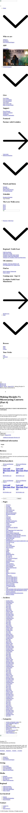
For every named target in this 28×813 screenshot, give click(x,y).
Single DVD (11, 386)
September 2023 (10, 618)
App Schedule (9, 511)
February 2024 (9, 611)
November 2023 (10, 615)
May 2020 (8, 655)
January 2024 (9, 612)
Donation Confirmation (11, 521)
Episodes (8, 526)
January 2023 (9, 628)
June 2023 (8, 622)
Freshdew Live (9, 539)
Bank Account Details (11, 512)
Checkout (8, 518)
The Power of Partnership (12, 582)
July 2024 (8, 604)
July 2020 (8, 653)
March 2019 (9, 674)
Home (1, 386)
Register (8, 569)
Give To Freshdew (10, 546)
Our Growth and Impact (11, 558)
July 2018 (8, 685)
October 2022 (9, 630)
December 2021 (10, 635)
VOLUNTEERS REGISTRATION (14, 593)
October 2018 (9, 681)
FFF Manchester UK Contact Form (14, 530)
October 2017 (9, 697)
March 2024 (9, 610)
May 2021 (8, 639)
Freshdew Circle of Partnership (13, 534)
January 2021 (9, 645)
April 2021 (8, 641)
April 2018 (8, 689)
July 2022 (8, 631)
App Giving (9, 508)
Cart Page (8, 517)
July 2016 (8, 715)
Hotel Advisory (9, 547)
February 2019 (9, 675)
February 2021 (9, 643)
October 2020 (9, 649)
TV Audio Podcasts (10, 586)
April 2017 (8, 705)
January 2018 (9, 693)
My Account (9, 555)
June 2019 (8, 670)
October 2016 (9, 713)
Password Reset (9, 563)
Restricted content (10, 561)
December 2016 (10, 710)
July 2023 (8, 620)
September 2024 (10, 602)
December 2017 (10, 694)
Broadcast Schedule (10, 514)
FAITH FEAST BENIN (12, 527)
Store (7, 571)
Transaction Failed (10, 585)
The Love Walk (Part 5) (11, 579)
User (7, 587)
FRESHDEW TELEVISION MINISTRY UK (17, 541)
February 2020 (9, 659)
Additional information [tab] (8, 437)
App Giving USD (10, 510)
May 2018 (8, 687)
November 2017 (10, 695)
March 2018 (9, 690)
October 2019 (9, 665)
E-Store (8, 523)
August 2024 (9, 603)
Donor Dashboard (10, 522)
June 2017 (8, 702)
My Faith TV (9, 557)
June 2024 (8, 606)
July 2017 (8, 701)
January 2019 (9, 677)
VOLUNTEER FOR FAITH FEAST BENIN (17, 589)
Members (8, 553)
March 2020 (9, 658)
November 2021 (10, 637)
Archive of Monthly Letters (12, 722)
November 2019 (10, 663)
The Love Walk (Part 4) (11, 578)
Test (7, 574)
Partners (8, 562)
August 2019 (9, 667)
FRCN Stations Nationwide (12, 533)
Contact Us (8, 519)
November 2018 (10, 679)
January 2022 (9, 634)
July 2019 (8, 669)
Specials (8, 728)
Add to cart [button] (8, 475)
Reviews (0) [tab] (17, 437)
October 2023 (9, 616)
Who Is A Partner (10, 594)
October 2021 (9, 638)
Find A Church (9, 531)
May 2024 (8, 607)
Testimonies (9, 575)
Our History (9, 559)
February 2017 (9, 707)
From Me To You (10, 542)
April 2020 (8, 657)
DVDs (5, 386)
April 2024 (8, 608)
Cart (7, 515)
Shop (7, 570)
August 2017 (9, 699)
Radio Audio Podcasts (11, 567)
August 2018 (9, 683)
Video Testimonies (10, 732)
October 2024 (9, 600)
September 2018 (10, 682)
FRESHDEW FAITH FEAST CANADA (16, 535)
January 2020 (9, 661)
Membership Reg (10, 554)
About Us (8, 504)
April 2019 (8, 673)
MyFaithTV (9, 726)
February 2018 (9, 691)
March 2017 (9, 706)
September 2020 (10, 650)
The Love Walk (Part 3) (11, 577)
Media (7, 551)
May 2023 (8, 623)
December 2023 (10, 614)
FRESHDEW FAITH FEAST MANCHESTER (13, 537)
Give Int (8, 543)
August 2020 (9, 651)
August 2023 (9, 619)
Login (7, 549)
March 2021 (9, 642)
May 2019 (8, 671)
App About (8, 507)
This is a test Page (10, 583)
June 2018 (8, 686)
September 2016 (10, 714)
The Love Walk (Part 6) (11, 581)
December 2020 (10, 646)
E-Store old (8, 525)
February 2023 (9, 627)
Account (8, 506)
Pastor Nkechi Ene (10, 565)
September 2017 (10, 698)
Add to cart (3, 433)
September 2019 (10, 666)
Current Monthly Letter (11, 723)
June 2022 (8, 632)
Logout (7, 550)
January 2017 (9, 709)
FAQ (7, 529)
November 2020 (10, 647)
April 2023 (8, 624)
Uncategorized (9, 731)
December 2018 (10, 678)
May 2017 (8, 703)
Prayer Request (9, 566)
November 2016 (10, 711)
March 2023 (9, 626)
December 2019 (10, 662)
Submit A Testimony (11, 573)
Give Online (9, 545)
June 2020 (8, 654)
